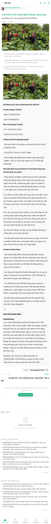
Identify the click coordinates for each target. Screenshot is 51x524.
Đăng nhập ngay (25, 395)
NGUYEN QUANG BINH (12, 8)
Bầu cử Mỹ (39, 378)
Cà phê (11, 22)
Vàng (4, 22)
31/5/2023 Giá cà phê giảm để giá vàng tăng (24, 14)
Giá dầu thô (13, 378)
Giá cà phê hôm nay (26, 378)
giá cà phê (25, 139)
